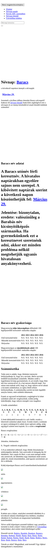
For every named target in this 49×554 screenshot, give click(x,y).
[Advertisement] (24, 52)
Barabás (24, 533)
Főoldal (9, 9)
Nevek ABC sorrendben (15, 14)
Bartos (15, 538)
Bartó (21, 538)
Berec (44, 538)
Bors (20, 540)
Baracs (22, 82)
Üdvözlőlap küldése (14, 18)
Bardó (18, 535)
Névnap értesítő (12, 16)
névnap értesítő (16, 103)
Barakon (31, 533)
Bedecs (38, 538)
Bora (3, 540)
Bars (29, 535)
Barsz (34, 535)
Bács (25, 540)
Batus (32, 538)
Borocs (14, 540)
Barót (27, 538)
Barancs (39, 533)
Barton (9, 538)
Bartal (3, 538)
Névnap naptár (12, 11)
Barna (24, 535)
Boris (8, 540)
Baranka (4, 535)
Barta (40, 535)
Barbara (12, 535)
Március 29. (8, 94)
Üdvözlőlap (42, 527)
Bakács (17, 533)
